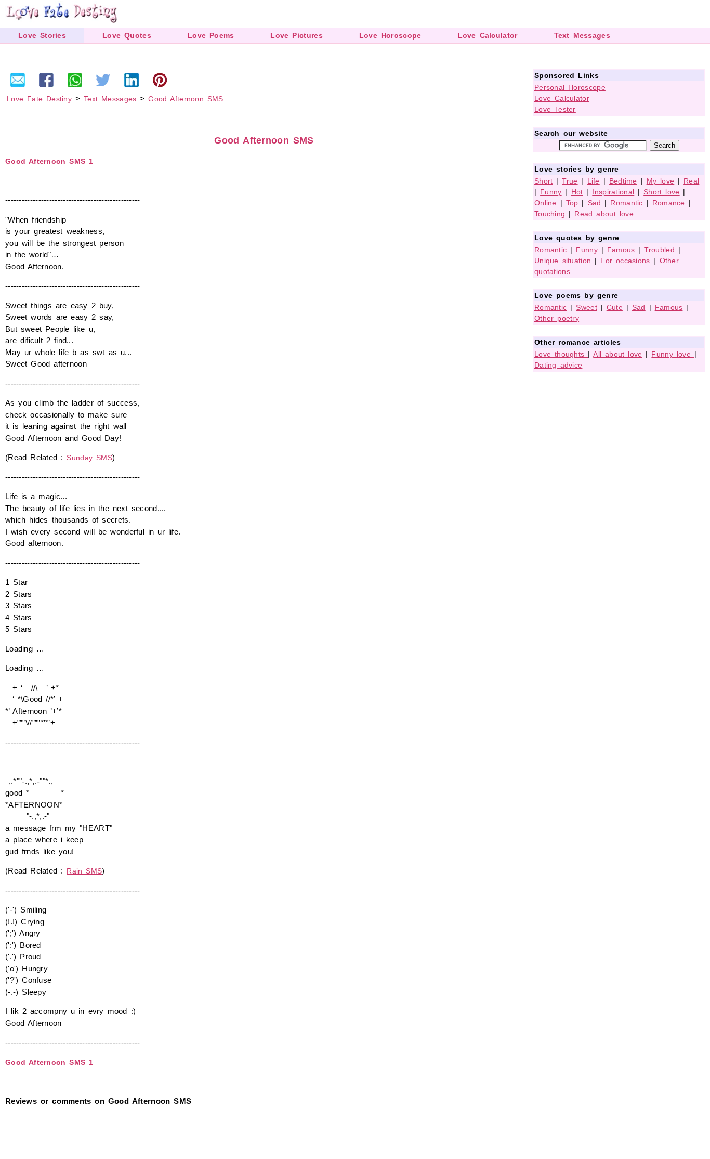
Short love (661, 192)
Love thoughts (561, 354)
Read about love (604, 214)
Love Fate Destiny (39, 99)
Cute (615, 307)
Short (543, 181)
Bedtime (623, 181)
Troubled (659, 249)
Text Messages (582, 35)
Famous (621, 249)
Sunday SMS (89, 457)
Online (545, 203)
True (569, 181)
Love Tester (555, 109)
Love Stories (42, 35)
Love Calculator (488, 35)
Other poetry (556, 318)
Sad (594, 203)
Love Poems (211, 35)
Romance (668, 203)
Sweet (586, 307)
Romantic (626, 203)
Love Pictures (296, 35)
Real (691, 181)
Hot (577, 192)
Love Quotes (126, 35)
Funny (551, 192)
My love (661, 181)
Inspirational (613, 192)
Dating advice (558, 365)
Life (593, 181)
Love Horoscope (390, 35)
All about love (617, 354)
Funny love (672, 354)
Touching (549, 214)
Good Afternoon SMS (185, 99)
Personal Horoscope (570, 87)
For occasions (625, 260)
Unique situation (562, 260)
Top (572, 203)
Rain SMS (84, 871)
